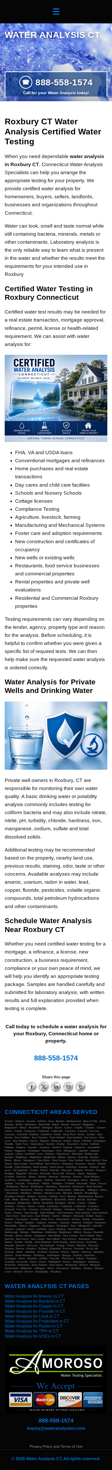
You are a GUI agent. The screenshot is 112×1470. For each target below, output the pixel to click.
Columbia (70, 1131)
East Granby (31, 1213)
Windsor (37, 1193)
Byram (58, 1127)
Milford (61, 1157)
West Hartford (94, 1186)
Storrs (84, 1180)
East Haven (90, 1137)
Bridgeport (88, 1124)
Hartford (56, 1147)
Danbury (34, 1134)
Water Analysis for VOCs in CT (33, 1336)
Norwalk (83, 1167)
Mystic (17, 1160)
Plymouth (66, 1170)
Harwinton (79, 1147)
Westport (50, 1190)
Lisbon (19, 1154)
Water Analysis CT (52, 35)
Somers (77, 1176)
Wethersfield (64, 1190)
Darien (57, 1134)
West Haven (11, 1190)
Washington (37, 1186)
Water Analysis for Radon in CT (34, 1326)
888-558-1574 (64, 82)
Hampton (44, 1147)
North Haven (57, 1167)
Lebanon (94, 1150)
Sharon (32, 1176)
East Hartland (74, 1137)
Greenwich (72, 1144)
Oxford (43, 1170)
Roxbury (70, 1173)
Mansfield (77, 1154)
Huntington (34, 1150)
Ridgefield (21, 1173)
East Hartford (57, 1137)
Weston (39, 1190)
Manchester (63, 1154)
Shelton (42, 1176)
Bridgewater (11, 1127)
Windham (26, 1193)
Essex (76, 1141)
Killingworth (70, 1150)
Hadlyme (21, 1147)
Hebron (9, 1150)
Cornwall (82, 1131)
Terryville (20, 1183)
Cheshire (90, 1127)
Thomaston (33, 1183)
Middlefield (35, 1157)
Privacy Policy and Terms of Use (56, 1446)
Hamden (32, 1147)
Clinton (8, 1131)
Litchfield (30, 1154)
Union (93, 1183)
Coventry (10, 1134)
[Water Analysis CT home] (56, 1379)
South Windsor (92, 1176)
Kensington (48, 1150)
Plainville (54, 1170)
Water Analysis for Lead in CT (32, 1316)
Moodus (94, 1157)
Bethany (9, 1124)
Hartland (67, 1147)
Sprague (37, 1180)
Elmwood (56, 1141)
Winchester (12, 1193)
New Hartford (92, 1160)
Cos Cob (94, 1131)
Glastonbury (37, 1144)
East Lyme (27, 1216)
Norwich (94, 1167)
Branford (75, 1124)
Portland (78, 1170)
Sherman (53, 1176)
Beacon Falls (90, 1121)
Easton (34, 1141)
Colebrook (43, 1131)
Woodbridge (91, 1193)
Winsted (67, 1193)
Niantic (92, 1163)
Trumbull (69, 1183)
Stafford (48, 1180)
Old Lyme (32, 1245)
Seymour (21, 1176)
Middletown (49, 1157)
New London (21, 1163)
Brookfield (34, 1127)
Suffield (9, 1183)
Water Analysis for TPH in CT (32, 1331)
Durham (91, 1134)
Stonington (73, 1180)
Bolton (55, 1124)
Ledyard (9, 1154)
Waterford (64, 1186)
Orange (34, 1170)
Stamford (60, 1180)
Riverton (33, 1173)
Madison (49, 1154)
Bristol (23, 1127)
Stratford (94, 1180)
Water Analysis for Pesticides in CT (37, 1321)
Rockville (45, 1173)
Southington (24, 1180)
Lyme (40, 1154)
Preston (89, 1170)
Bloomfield (44, 1124)
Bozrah (65, 1124)
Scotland (9, 1176)
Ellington (44, 1141)
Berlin (103, 1121)
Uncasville (82, 1183)
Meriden (9, 1157)
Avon (51, 1121)
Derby (81, 1134)
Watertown (78, 1186)
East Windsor (20, 1141)
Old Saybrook (20, 1170)
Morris (8, 1160)
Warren (24, 1186)
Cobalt (18, 1131)
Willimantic (79, 1190)
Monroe (72, 1157)
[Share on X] (44, 1087)
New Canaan (59, 1160)
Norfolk (102, 1163)
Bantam (60, 1121)
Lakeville (83, 1150)
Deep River (69, 1134)
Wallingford (12, 1186)
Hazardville (94, 1147)
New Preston (52, 1163)
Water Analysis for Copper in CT (34, 1306)
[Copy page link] (80, 1087)
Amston (9, 1121)
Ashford (42, 1121)
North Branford (23, 1167)
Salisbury (92, 1173)
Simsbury (66, 1176)
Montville (83, 1157)
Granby (61, 1144)
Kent (59, 1150)
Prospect (100, 1170)
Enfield (67, 1141)
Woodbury (10, 1196)
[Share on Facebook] (31, 1087)
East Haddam (22, 1137)
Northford (71, 1167)
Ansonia (31, 1121)
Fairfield (86, 1141)
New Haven (22, 1239)
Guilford (94, 1144)
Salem (81, 1173)
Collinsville (57, 1131)
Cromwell (22, 1134)
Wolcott (78, 1193)
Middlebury (21, 1157)
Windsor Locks (53, 1193)
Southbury (10, 1180)
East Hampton (40, 1137)
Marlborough (91, 1154)
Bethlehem (30, 1124)
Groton (84, 1144)
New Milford (36, 1163)
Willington (93, 1190)
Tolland (45, 1183)
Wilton (103, 1190)
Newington (67, 1163)
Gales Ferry (22, 1144)
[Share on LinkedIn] (56, 1087)
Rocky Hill (58, 1173)
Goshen (50, 1144)
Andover (19, 1121)
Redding (9, 1173)
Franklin (9, 1144)
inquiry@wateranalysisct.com (56, 1428)
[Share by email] (68, 1087)
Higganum (20, 1150)
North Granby (40, 1167)
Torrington (57, 1183)
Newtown (81, 1163)
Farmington (99, 1141)
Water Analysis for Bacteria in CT (35, 1301)
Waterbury (51, 1186)
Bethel (19, 1124)
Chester (101, 1127)
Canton (68, 1127)
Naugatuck (29, 1160)
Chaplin (78, 1127)
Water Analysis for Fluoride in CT (35, 1311)
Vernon (102, 1183)
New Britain (44, 1160)
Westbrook (26, 1190)
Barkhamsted (74, 1121)
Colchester (30, 1131)
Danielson (46, 1134)
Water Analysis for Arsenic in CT (34, 1296)
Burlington (47, 1127)
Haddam (9, 1147)
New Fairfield (76, 1160)
